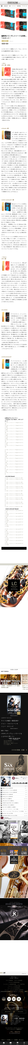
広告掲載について (10, 1039)
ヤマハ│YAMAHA (9, 980)
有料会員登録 (20, 1011)
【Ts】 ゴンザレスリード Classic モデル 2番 (14, 493)
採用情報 (16, 1039)
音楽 (10, 6)
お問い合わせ (21, 1039)
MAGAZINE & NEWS (5, 991)
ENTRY (19, 750)
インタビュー (15, 991)
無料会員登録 (7, 1011)
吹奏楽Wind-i (19, 1029)
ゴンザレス (3, 43)
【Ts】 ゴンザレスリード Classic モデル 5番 (14, 506)
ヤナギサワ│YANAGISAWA (14, 982)
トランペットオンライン (11, 1029)
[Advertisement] (14, 621)
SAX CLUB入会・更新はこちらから (11, 743)
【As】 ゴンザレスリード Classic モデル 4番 (14, 486)
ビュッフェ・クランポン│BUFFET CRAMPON (14, 989)
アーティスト (24, 6)
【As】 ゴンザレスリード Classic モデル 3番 (14, 482)
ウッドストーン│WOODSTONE (9, 984)
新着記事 (6, 6)
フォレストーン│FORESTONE (14, 986)
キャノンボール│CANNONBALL (14, 988)
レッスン (21, 991)
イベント (14, 6)
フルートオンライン (9, 1027)
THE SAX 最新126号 (8, 740)
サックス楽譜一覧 (7, 744)
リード (7, 43)
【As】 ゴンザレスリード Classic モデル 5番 (14, 490)
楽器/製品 (19, 6)
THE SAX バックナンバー (9, 742)
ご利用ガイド (3, 1039)
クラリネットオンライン (18, 1027)
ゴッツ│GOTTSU (21, 984)
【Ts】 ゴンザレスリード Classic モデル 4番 (14, 502)
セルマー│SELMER (18, 980)
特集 (26, 991)
